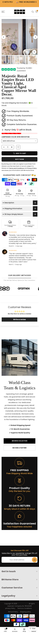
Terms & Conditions (24, 608)
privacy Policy (10, 608)
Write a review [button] (19, 319)
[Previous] (4, 37)
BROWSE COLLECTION (19, 441)
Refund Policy (13, 612)
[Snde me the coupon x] (34, 559)
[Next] (35, 37)
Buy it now (19, 159)
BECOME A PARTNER (19, 448)
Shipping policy (25, 612)
